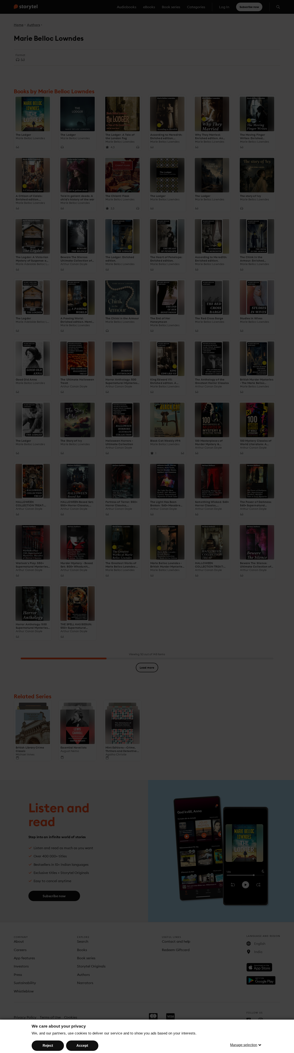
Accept (82, 1045)
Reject (48, 1045)
